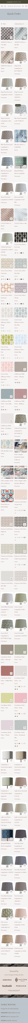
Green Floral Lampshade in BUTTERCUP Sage (6, 641)
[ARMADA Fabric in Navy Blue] (7, 33)
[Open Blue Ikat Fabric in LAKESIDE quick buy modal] (24, 140)
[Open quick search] (5, 6)
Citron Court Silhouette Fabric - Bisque (6, 322)
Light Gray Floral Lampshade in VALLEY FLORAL (6, 831)
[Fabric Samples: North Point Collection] (7, 472)
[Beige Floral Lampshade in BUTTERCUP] (20, 57)
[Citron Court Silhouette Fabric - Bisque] (7, 312)
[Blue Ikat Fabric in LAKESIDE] (20, 136)
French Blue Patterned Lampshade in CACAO (7, 615)
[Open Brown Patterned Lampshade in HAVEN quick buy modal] (11, 192)
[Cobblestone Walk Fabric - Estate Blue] (7, 394)
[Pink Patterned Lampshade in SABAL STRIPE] (20, 952)
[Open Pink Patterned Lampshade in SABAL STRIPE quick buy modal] (24, 956)
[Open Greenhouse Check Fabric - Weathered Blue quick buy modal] (24, 740)
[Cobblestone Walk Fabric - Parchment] (7, 418)
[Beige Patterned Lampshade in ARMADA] (20, 83)
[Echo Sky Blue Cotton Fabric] (7, 444)
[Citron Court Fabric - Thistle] (20, 288)
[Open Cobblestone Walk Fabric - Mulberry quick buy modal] (24, 396)
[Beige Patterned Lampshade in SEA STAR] (7, 110)
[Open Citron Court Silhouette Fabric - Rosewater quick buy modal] (11, 369)
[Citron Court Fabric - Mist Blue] (20, 263)
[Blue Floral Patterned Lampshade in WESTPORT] (7, 136)
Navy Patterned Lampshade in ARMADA (18, 910)
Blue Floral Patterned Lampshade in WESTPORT (6, 147)
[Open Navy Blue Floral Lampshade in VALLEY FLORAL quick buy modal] (24, 851)
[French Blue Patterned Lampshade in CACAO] (7, 604)
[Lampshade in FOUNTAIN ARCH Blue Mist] (7, 768)
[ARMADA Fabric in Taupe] (7, 57)
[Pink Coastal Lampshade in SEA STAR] (20, 925)
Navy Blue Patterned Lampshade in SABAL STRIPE (20, 884)
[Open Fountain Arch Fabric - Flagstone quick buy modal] (11, 524)
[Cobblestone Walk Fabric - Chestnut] (20, 367)
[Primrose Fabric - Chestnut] (20, 977)
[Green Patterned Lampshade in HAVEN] (20, 630)
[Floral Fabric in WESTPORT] (7, 496)
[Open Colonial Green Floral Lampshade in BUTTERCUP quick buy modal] (24, 423)
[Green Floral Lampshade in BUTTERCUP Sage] (7, 630)
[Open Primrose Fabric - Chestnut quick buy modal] (24, 979)
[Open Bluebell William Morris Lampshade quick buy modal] (24, 166)
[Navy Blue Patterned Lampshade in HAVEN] (7, 873)
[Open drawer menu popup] (1, 6)
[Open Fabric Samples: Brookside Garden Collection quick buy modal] (24, 450)
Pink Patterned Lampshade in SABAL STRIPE (20, 963)
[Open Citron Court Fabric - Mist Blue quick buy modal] (24, 266)
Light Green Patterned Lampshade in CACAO (20, 831)
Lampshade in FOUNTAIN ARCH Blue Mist (6, 779)
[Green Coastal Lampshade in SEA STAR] (20, 604)
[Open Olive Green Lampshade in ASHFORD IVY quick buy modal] (11, 929)
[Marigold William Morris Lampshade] (7, 847)
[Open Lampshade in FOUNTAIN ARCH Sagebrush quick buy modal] (11, 798)
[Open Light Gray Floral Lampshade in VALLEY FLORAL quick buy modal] (11, 824)
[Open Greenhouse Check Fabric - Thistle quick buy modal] (11, 740)
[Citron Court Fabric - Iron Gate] (20, 237)
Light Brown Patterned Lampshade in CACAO (20, 805)
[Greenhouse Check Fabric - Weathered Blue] (20, 737)
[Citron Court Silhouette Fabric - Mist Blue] (20, 312)
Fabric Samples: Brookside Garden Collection (19, 457)
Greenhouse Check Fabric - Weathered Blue (19, 746)
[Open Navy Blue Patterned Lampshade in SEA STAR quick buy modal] (11, 903)
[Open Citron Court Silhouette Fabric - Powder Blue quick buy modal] (24, 342)
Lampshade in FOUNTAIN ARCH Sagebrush (6, 805)
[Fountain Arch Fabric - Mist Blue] (7, 576)
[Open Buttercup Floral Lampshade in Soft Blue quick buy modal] (24, 192)
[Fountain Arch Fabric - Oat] (20, 576)
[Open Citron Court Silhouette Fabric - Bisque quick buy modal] (11, 315)
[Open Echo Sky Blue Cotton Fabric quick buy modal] (11, 446)
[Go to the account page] (23, 6)
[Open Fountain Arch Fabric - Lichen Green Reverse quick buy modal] (24, 551)
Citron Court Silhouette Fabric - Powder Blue (19, 349)
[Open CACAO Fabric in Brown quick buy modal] (11, 218)
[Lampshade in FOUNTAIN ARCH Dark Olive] (20, 768)
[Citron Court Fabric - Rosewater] (7, 288)
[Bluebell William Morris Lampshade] (20, 162)
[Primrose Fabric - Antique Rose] (7, 977)
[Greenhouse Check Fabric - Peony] (20, 710)
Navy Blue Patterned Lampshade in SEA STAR (6, 910)
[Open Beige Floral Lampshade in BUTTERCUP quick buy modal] (24, 61)
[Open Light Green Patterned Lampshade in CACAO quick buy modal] (24, 824)
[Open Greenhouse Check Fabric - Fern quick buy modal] (24, 658)
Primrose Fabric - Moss (20, 1005)
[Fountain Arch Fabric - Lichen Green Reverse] (20, 549)
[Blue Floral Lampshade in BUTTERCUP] (20, 110)
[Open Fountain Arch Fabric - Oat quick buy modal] (24, 578)
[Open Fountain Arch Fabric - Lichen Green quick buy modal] (11, 551)
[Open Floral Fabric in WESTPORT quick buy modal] (11, 500)
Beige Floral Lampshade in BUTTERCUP (18, 68)
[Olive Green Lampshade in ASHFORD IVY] (7, 925)
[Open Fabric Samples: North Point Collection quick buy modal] (11, 476)
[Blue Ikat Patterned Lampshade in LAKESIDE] (7, 162)
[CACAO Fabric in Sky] (20, 214)
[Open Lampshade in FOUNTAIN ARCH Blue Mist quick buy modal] (11, 772)
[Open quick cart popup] (26, 6)
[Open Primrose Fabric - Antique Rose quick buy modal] (11, 979)
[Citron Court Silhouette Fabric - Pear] (7, 340)
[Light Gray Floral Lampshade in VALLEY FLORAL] (7, 820)
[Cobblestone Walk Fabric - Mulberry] (20, 394)
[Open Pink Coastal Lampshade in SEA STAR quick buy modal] (24, 929)
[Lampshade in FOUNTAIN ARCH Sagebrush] (7, 794)
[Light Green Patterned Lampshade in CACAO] (20, 820)
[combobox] (20, 24)
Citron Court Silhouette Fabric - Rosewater (6, 376)
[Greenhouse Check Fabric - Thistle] (7, 737)
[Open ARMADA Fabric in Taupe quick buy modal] (11, 61)
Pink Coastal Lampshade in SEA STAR (19, 936)
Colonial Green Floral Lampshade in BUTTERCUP (20, 430)
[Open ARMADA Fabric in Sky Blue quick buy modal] (24, 37)
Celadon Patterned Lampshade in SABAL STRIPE (7, 249)
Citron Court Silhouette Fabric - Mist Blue (19, 322)
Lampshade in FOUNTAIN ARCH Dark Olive (19, 779)
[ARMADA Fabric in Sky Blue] (20, 33)
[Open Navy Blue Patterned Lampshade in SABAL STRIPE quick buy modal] (24, 877)
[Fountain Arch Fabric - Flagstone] (7, 522)
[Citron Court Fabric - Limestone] (7, 263)
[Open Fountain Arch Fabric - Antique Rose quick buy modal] (24, 497)
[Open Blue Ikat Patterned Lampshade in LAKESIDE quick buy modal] (11, 166)
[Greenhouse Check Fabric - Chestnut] (7, 656)
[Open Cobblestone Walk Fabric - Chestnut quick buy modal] (24, 369)
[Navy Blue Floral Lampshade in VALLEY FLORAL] (20, 847)
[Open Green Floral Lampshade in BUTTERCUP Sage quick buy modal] (11, 634)
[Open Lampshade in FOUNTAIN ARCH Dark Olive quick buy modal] (24, 772)
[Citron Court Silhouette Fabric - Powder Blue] (20, 340)
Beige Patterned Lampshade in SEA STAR (6, 120)
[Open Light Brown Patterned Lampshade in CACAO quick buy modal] (24, 798)
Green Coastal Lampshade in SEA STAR (19, 615)
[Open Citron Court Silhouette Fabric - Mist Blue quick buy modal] (24, 315)
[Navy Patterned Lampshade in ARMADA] (20, 899)
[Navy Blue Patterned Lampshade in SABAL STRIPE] (20, 873)
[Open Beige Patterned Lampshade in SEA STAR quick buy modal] (11, 113)
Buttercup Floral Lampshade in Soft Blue (19, 199)
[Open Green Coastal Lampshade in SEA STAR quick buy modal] (24, 608)
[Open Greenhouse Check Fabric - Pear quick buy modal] (11, 712)
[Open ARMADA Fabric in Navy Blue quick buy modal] (11, 37)
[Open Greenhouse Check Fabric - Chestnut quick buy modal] (11, 658)
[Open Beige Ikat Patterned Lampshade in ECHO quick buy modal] (11, 87)
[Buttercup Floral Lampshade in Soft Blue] (20, 188)
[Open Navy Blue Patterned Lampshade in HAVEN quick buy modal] (11, 877)
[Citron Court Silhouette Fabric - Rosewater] (7, 367)
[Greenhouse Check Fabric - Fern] (20, 656)
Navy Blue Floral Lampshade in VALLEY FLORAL (19, 858)
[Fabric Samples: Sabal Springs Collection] (20, 472)
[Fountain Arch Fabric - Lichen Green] (7, 549)
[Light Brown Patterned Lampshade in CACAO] (20, 794)
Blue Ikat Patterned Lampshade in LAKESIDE (6, 173)
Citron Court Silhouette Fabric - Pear (6, 349)
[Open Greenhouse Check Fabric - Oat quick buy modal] (24, 685)
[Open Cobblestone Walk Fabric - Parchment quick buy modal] (11, 421)
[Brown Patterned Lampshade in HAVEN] (7, 188)
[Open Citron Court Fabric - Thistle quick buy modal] (24, 290)
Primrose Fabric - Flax (7, 994)
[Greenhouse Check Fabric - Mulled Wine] (7, 683)
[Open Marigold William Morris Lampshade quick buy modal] (11, 851)
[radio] (15, 253)
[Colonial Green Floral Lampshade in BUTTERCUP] (20, 419)
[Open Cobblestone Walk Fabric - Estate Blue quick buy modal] (11, 396)
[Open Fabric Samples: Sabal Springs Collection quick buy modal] (24, 476)
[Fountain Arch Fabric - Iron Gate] (20, 522)
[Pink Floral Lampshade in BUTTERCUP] (7, 952)
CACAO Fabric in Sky (20, 223)
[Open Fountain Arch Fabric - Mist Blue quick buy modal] (11, 578)
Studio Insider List (16, 1)
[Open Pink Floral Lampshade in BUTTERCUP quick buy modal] (11, 956)
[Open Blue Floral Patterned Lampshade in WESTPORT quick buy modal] (11, 140)
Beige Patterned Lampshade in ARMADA (18, 94)
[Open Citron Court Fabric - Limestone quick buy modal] (11, 266)
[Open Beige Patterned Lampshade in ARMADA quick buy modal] (24, 87)
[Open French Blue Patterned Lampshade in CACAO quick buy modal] (11, 608)
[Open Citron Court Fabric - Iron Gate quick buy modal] (24, 240)
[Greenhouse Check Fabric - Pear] (7, 710)
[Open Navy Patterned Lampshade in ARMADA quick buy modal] (24, 903)
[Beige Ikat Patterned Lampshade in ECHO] (7, 83)
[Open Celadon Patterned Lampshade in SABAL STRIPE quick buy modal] (11, 242)
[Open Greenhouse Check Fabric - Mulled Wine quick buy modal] (11, 685)
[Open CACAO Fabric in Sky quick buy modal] (24, 218)
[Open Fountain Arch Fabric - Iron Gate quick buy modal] (24, 524)
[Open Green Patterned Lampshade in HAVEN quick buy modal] (24, 634)
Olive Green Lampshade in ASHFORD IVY (5, 936)
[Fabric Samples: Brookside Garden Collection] (20, 446)
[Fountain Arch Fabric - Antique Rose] (20, 495)
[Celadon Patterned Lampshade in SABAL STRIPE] (7, 238)
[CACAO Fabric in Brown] (7, 214)
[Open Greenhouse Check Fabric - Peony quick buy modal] (24, 712)
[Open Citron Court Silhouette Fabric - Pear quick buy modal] (11, 342)
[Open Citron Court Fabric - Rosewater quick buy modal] (11, 290)
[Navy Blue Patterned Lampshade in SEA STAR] (7, 899)
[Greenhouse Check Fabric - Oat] (20, 683)
